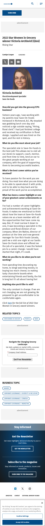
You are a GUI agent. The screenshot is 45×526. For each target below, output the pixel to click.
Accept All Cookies (22, 522)
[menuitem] (5, 62)
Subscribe (12, 13)
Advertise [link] (9, 495)
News (36, 319)
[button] (41, 3)
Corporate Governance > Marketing (16, 404)
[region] (22, 513)
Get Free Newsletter (22, 359)
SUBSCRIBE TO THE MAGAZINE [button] (22, 474)
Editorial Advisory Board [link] (30, 495)
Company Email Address (17, 352)
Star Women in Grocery (12, 319)
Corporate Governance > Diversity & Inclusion (20, 393)
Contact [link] (17, 495)
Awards (6, 388)
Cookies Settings (22, 516)
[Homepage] (8, 4)
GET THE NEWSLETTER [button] (22, 449)
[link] (5, 62)
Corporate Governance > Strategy (16, 398)
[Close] (42, 503)
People (27, 319)
